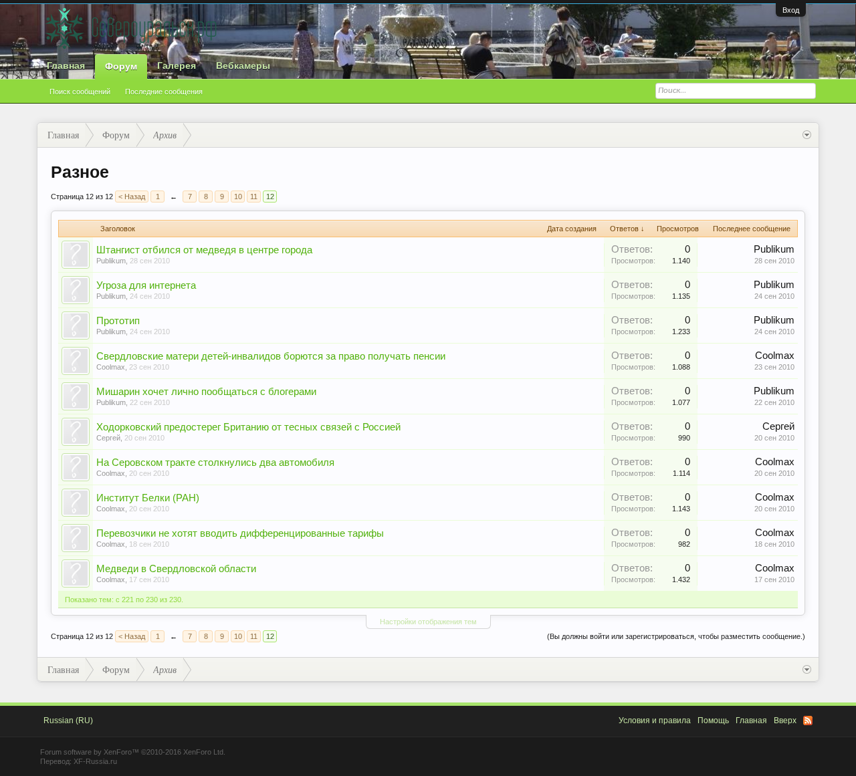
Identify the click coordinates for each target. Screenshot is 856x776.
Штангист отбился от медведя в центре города (204, 250)
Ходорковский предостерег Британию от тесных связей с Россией (248, 427)
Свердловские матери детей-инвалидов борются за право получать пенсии (270, 356)
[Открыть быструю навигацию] (806, 135)
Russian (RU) (68, 720)
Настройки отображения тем (428, 622)
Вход (790, 10)
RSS (808, 720)
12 (270, 196)
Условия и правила (655, 720)
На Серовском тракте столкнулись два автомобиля (215, 462)
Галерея (176, 65)
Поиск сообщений (79, 92)
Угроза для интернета (146, 285)
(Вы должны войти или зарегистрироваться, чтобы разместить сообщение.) (676, 636)
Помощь (713, 720)
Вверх (785, 720)
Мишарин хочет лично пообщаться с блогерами (206, 391)
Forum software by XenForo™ (132, 752)
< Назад (131, 196)
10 (238, 196)
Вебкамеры (243, 65)
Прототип (118, 320)
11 (253, 196)
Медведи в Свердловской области (176, 568)
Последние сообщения (164, 92)
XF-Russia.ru (95, 761)
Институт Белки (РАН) (147, 498)
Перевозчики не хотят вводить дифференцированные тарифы (240, 533)
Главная (66, 65)
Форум (121, 66)
